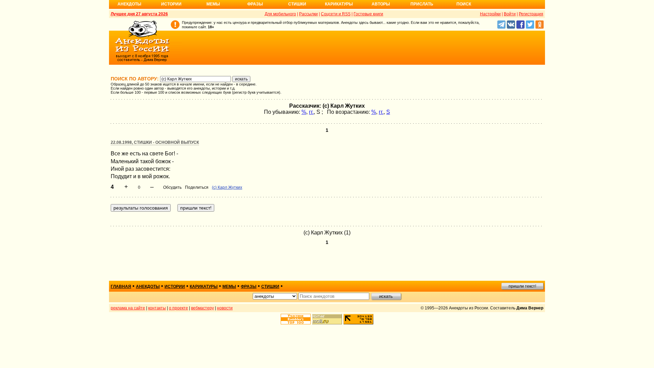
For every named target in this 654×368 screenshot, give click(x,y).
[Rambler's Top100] (296, 319)
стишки (270, 286)
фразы (248, 286)
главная (121, 286)
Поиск (463, 4)
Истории (171, 4)
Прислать (421, 4)
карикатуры (204, 286)
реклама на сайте (128, 308)
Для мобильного (280, 14)
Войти (510, 14)
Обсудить (172, 187)
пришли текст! (522, 286)
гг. (311, 112)
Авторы (381, 4)
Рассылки (308, 14)
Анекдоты (129, 4)
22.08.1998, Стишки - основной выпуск (155, 142)
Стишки (297, 4)
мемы (229, 286)
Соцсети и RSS (336, 14)
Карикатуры (339, 4)
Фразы (255, 4)
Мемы (213, 4)
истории (175, 286)
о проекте (178, 308)
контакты (157, 308)
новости (225, 308)
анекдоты (148, 286)
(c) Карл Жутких (227, 187)
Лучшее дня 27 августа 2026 (139, 14)
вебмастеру (202, 308)
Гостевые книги (368, 14)
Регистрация (531, 14)
